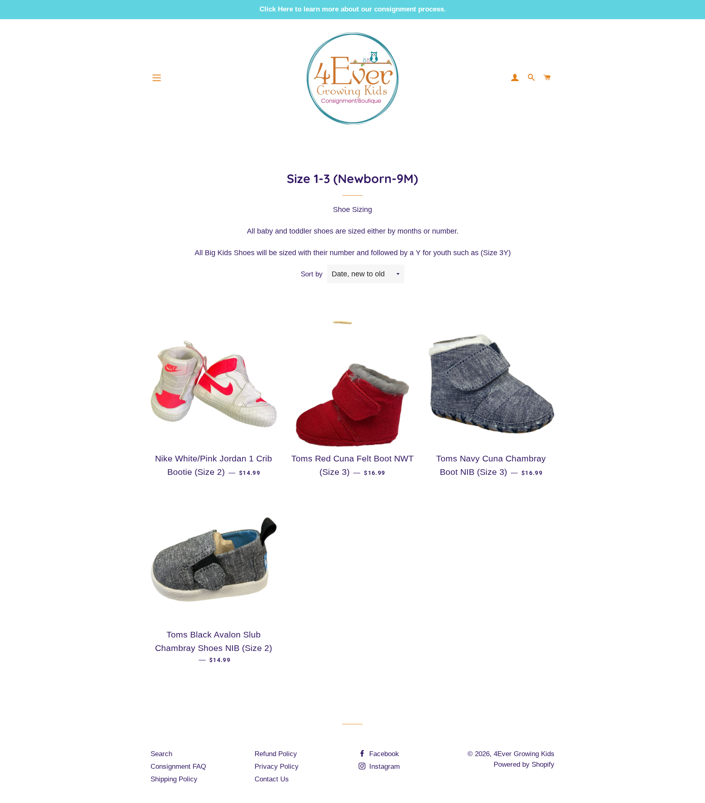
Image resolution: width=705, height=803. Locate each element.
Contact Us (272, 779)
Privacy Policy (277, 766)
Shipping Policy (174, 779)
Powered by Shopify (524, 764)
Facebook (383, 754)
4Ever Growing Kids (524, 754)
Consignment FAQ (178, 766)
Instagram (383, 766)
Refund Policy (276, 754)
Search (161, 754)
